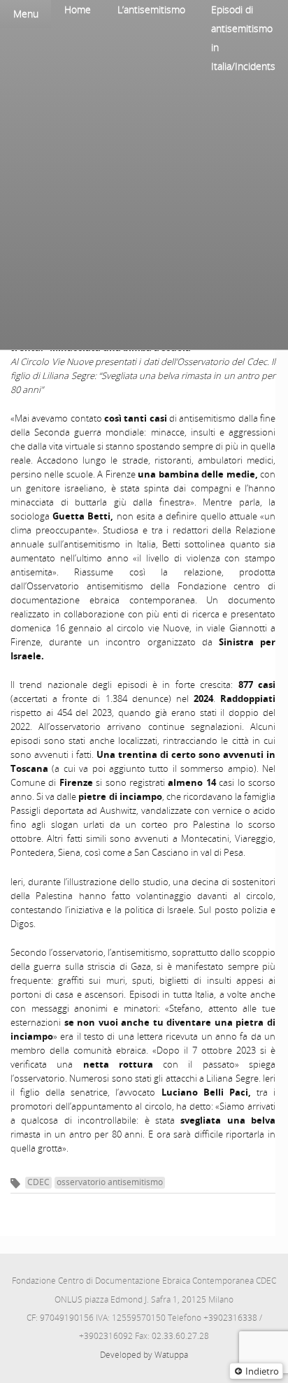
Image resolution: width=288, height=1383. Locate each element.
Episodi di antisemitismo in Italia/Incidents (243, 38)
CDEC (38, 1182)
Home (77, 9)
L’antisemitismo (151, 9)
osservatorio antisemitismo (110, 1182)
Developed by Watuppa (144, 1355)
